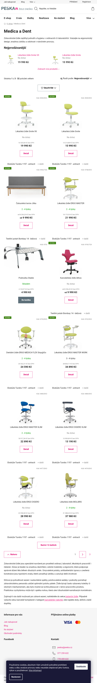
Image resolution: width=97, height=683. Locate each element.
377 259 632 (63, 653)
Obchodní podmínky (13, 633)
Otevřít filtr (48, 88)
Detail (26, 153)
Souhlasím (81, 666)
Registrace (86, 2)
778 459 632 (63, 659)
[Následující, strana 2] (82, 554)
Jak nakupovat (10, 2)
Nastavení (15, 677)
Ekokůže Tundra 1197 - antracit (21, 164)
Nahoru (13, 554)
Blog (23, 2)
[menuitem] (7, 18)
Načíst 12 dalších (48, 545)
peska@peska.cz (64, 647)
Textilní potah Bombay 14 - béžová (21, 239)
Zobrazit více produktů (48, 69)
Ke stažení (8, 629)
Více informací (35, 670)
